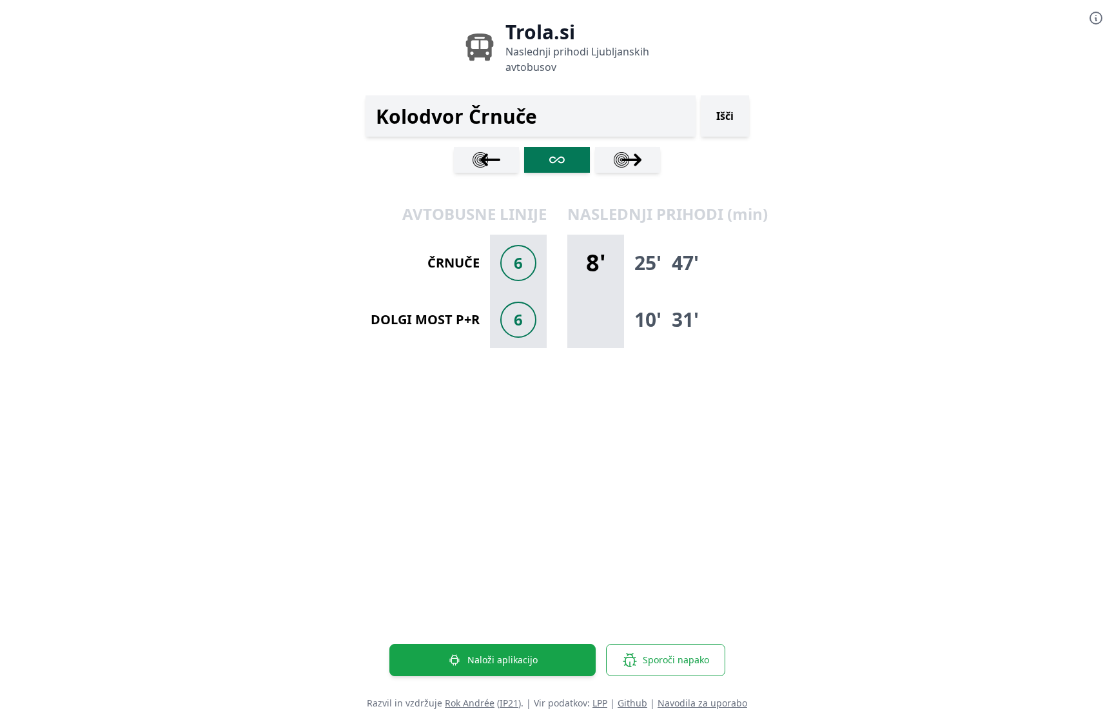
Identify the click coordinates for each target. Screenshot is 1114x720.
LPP (599, 703)
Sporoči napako (676, 660)
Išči (725, 116)
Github (632, 703)
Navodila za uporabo (702, 703)
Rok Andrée (469, 703)
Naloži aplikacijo (502, 660)
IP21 (509, 703)
